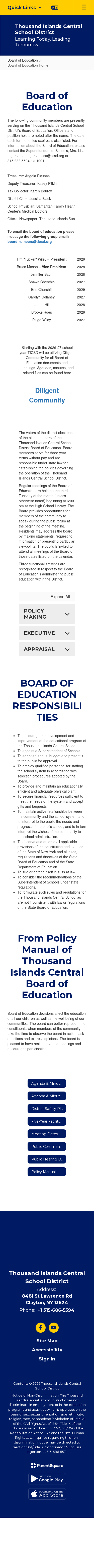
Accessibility (47, 1350)
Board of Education (23, 60)
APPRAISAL (39, 649)
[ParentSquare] (47, 1465)
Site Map (47, 1341)
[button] (24, 7)
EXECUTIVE (39, 633)
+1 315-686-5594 (56, 1310)
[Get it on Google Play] (47, 1478)
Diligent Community (47, 395)
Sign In (47, 1359)
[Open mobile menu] (84, 7)
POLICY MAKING (35, 614)
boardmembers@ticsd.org (30, 241)
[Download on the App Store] (47, 1494)
